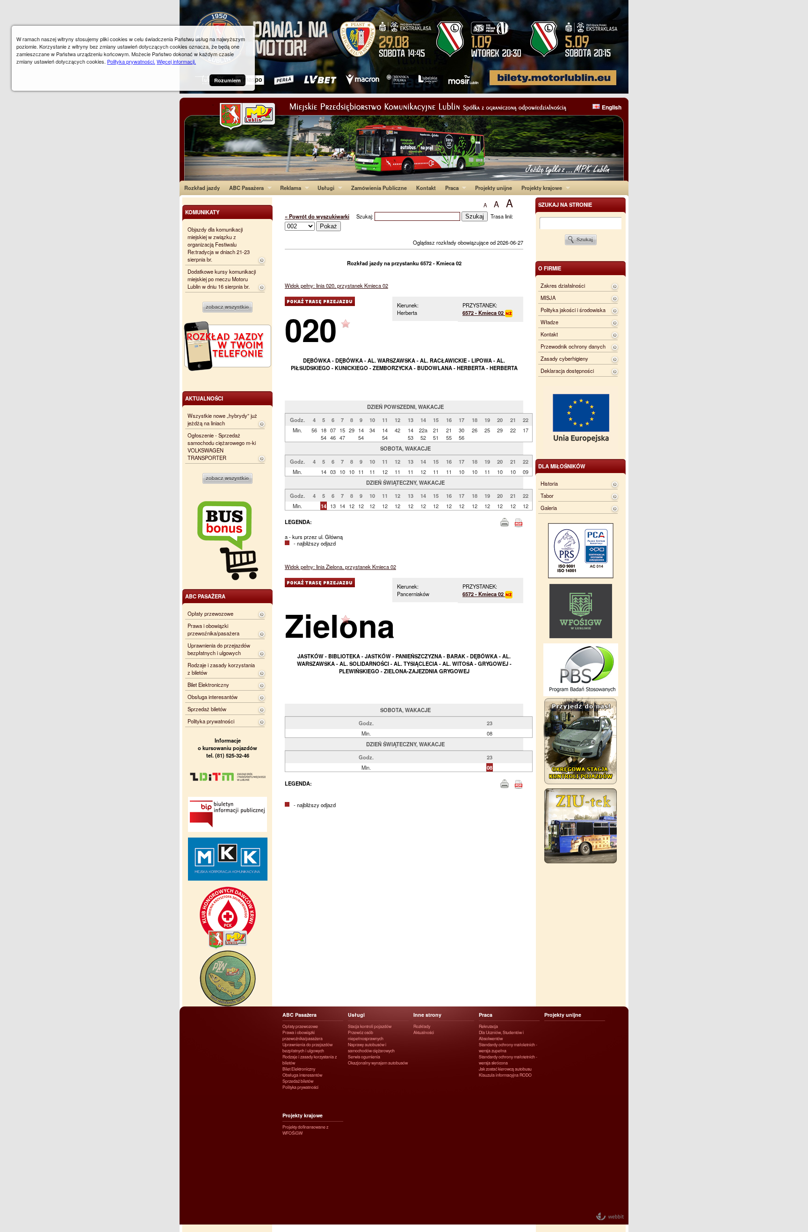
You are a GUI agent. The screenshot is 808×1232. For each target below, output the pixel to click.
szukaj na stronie (565, 204)
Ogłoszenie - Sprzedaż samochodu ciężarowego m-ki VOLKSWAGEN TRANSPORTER (222, 446)
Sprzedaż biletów (207, 709)
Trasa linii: (502, 216)
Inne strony (427, 1014)
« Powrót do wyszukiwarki (317, 216)
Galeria (549, 507)
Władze (549, 322)
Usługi (323, 187)
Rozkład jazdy (202, 187)
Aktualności (423, 1032)
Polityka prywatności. (131, 61)
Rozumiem (227, 80)
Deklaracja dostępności (567, 370)
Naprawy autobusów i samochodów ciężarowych (371, 1048)
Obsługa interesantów (213, 696)
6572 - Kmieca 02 (483, 312)
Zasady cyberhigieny (564, 358)
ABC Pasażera (244, 187)
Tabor (547, 495)
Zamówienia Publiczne (379, 187)
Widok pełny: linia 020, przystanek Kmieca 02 (336, 285)
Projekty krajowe (539, 187)
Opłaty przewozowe (210, 613)
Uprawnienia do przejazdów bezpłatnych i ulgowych (219, 649)
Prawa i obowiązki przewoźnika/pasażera (213, 629)
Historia (549, 483)
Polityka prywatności (211, 721)
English (611, 107)
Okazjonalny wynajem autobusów (378, 1063)
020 (311, 329)
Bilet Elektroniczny (208, 684)
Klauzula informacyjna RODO (505, 1075)
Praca (449, 187)
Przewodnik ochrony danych (573, 346)
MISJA (548, 297)
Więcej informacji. (176, 61)
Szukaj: (365, 216)
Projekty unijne (493, 187)
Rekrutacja (488, 1026)
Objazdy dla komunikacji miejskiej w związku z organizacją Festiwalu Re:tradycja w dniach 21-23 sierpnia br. (219, 244)
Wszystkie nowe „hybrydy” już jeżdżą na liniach (222, 419)
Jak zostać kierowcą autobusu (505, 1069)
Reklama (288, 187)
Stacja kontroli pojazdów (369, 1026)
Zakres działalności (563, 285)
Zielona (340, 625)
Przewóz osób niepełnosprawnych (365, 1035)
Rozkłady (421, 1026)
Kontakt (426, 187)
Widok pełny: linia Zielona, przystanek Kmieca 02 (340, 566)
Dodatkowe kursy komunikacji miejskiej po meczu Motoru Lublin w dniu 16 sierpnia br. (222, 279)
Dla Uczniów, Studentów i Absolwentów (501, 1035)
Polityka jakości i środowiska (573, 309)
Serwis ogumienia (364, 1057)
